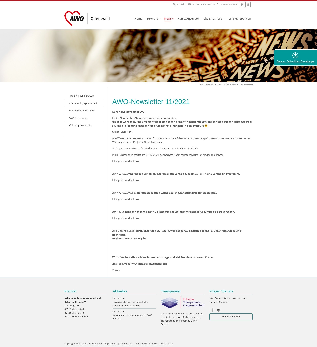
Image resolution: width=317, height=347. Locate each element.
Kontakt (181, 4)
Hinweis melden (231, 316)
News (220, 84)
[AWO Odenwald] (88, 26)
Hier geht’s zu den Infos (125, 161)
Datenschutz (127, 343)
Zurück (116, 270)
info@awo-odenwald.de (203, 4)
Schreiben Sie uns (78, 316)
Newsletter (230, 84)
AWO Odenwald (206, 84)
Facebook (241, 4)
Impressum (111, 343)
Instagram (248, 4)
